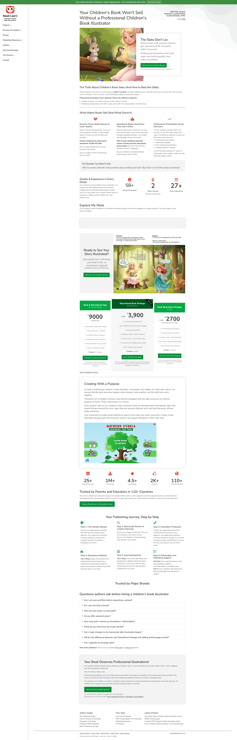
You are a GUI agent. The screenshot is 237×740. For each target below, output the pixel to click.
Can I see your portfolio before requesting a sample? (108, 600)
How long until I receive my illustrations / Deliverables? (109, 621)
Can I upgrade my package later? (99, 642)
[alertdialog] (118, 2)
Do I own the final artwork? (96, 605)
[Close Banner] (235, 2)
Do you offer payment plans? (97, 616)
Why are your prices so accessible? (100, 611)
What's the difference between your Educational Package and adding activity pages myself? (126, 637)
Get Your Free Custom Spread (153, 65)
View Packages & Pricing (116, 697)
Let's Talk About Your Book (132, 357)
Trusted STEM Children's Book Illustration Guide (162, 721)
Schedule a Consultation (134, 697)
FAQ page (118, 647)
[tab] (132, 600)
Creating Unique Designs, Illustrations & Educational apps (174, 14)
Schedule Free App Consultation (95, 358)
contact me (129, 647)
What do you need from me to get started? (104, 627)
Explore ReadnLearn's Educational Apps (97, 504)
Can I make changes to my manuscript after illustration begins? (113, 632)
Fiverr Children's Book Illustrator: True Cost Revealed (164, 724)
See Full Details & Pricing (89, 372)
